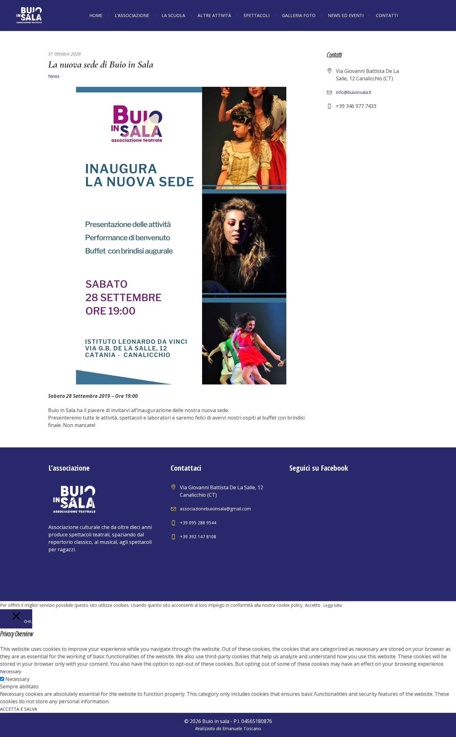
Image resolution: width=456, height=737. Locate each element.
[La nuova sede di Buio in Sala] (181, 235)
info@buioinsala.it (353, 92)
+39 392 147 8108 (198, 536)
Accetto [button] (312, 605)
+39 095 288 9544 (198, 523)
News (54, 76)
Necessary (17, 679)
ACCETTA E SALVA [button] (18, 709)
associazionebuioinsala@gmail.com (215, 509)
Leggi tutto (333, 605)
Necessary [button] (10, 671)
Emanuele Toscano (241, 728)
